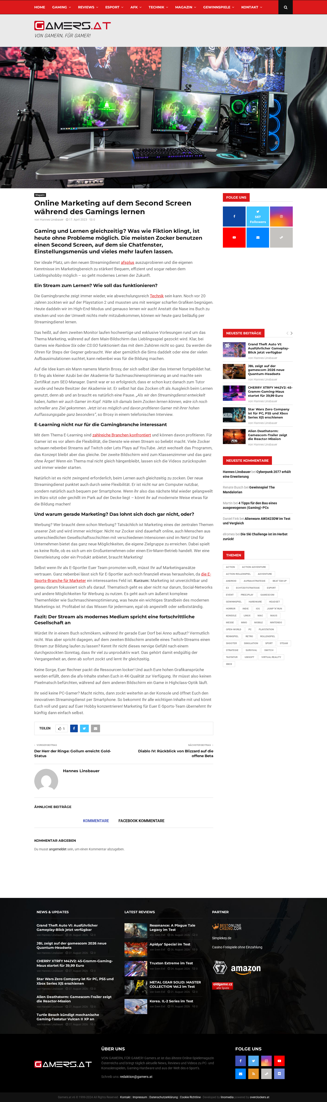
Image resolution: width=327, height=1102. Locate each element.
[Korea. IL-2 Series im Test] (135, 1006)
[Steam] (266, 1074)
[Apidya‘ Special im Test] (135, 949)
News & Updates (53, 912)
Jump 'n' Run (274, 608)
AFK (134, 7)
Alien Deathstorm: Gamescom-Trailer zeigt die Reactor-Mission (267, 435)
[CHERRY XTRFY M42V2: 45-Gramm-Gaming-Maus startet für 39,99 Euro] (234, 393)
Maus (273, 615)
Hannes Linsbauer (51, 219)
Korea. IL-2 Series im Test (171, 1001)
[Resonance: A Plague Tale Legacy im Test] (135, 930)
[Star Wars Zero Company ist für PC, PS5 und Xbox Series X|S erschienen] (234, 414)
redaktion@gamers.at (136, 1077)
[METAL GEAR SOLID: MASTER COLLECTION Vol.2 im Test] (135, 987)
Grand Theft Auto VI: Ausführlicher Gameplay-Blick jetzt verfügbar (268, 348)
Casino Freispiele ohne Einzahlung (237, 947)
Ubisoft (249, 657)
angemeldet (58, 849)
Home (39, 7)
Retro (249, 636)
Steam (284, 643)
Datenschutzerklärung (163, 1097)
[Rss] (253, 1074)
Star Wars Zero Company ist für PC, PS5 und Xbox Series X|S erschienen (268, 413)
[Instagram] (266, 1061)
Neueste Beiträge (243, 333)
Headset (274, 601)
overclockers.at (259, 1097)
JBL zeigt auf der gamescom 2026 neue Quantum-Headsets (266, 370)
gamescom (267, 594)
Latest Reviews (139, 912)
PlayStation (266, 629)
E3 (227, 587)
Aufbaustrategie (254, 581)
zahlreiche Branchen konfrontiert (121, 435)
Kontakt (249, 7)
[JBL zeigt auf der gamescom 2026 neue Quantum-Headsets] (234, 371)
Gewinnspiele (216, 7)
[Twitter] (253, 1061)
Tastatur (231, 657)
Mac (260, 615)
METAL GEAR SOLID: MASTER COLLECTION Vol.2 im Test (175, 984)
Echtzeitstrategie (248, 587)
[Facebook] (240, 1061)
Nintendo (276, 622)
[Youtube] (279, 1061)
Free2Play (247, 594)
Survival (251, 650)
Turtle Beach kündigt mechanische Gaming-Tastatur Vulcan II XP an (68, 1017)
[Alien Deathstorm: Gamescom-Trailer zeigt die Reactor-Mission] (234, 436)
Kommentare (96, 821)
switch (268, 650)
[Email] (240, 1074)
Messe (230, 622)
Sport (269, 643)
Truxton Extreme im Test (171, 963)
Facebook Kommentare (141, 821)
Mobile (258, 622)
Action (230, 567)
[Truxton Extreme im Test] (135, 968)
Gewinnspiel (234, 601)
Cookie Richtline (190, 1097)
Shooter (231, 643)
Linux (247, 615)
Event (230, 594)
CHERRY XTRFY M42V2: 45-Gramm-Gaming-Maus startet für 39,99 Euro (270, 391)
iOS (258, 608)
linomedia (227, 1097)
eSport (112, 7)
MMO (244, 622)
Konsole (231, 615)
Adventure (265, 574)
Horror (230, 608)
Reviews (86, 7)
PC (250, 629)
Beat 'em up (280, 581)
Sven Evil (160, 968)
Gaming (59, 7)
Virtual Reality (271, 657)
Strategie (232, 650)
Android (231, 581)
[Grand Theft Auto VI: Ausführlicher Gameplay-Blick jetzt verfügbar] (234, 349)
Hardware (255, 601)
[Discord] (279, 1074)
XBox (229, 664)
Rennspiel (232, 636)
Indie (245, 608)
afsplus (127, 262)
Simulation (251, 643)
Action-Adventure (254, 567)
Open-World (233, 629)
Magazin (183, 7)
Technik (156, 7)
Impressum (140, 1097)
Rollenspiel (267, 636)
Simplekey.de (221, 938)
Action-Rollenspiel (238, 574)
